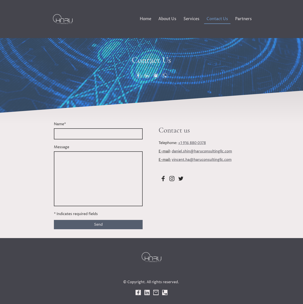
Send (98, 224)
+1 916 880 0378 (192, 142)
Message (61, 147)
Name (60, 124)
